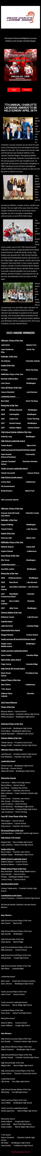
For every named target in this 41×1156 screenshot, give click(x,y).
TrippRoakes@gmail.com (20, 1152)
